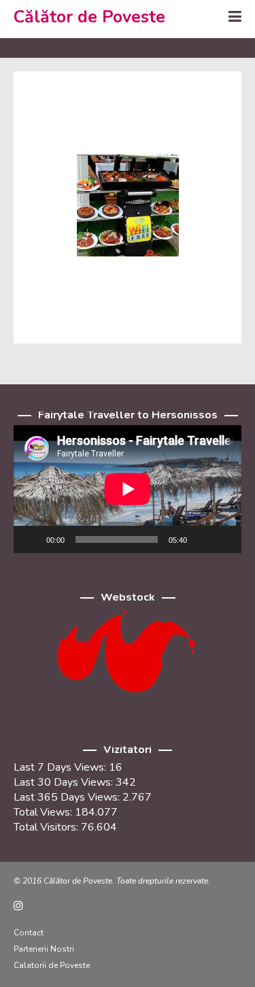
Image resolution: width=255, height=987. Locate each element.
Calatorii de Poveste (52, 965)
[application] (127, 489)
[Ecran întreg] (224, 539)
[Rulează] (31, 539)
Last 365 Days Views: (68, 797)
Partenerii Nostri (44, 948)
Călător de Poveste (89, 17)
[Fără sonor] (202, 539)
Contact (29, 932)
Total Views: (44, 812)
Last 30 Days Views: (65, 782)
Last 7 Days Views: (61, 767)
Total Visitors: (47, 827)
